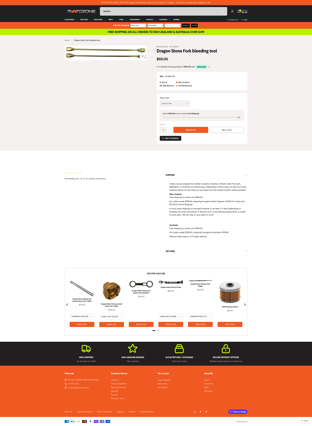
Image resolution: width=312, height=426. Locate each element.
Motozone (244, 421)
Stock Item (164, 98)
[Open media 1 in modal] (106, 52)
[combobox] (163, 11)
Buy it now (227, 130)
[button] (242, 11)
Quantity (163, 124)
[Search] (222, 11)
